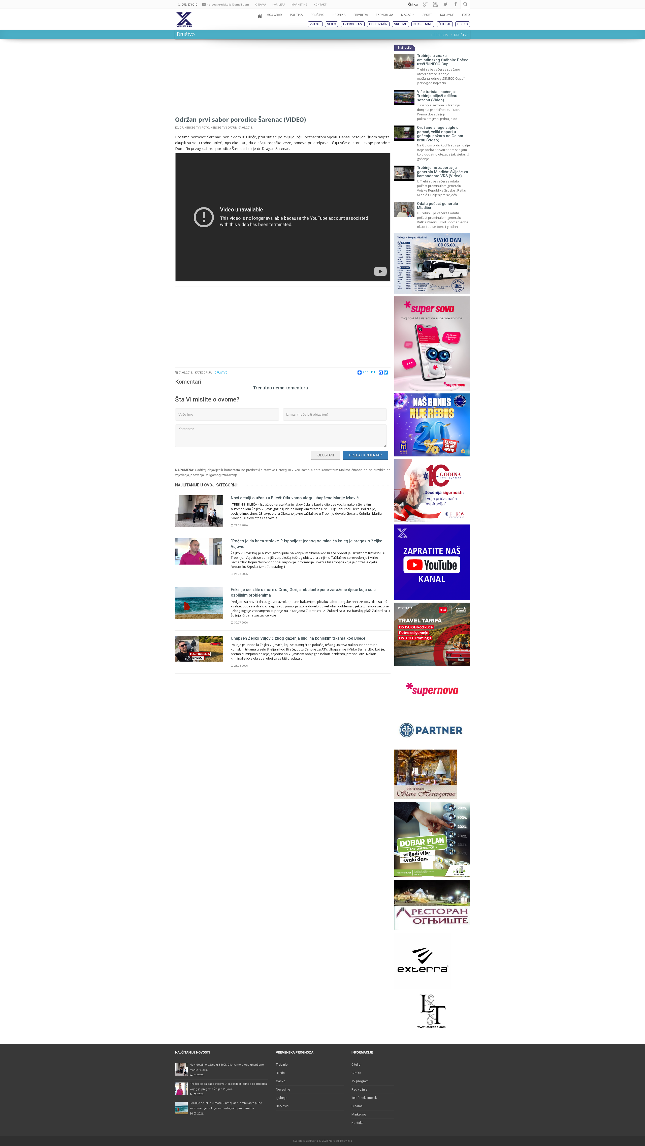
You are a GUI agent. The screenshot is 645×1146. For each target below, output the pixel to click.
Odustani (325, 455)
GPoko (462, 24)
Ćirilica (413, 4)
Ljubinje (281, 1098)
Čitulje (445, 24)
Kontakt (357, 1123)
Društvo (221, 372)
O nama (357, 1106)
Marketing (358, 1114)
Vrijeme (400, 24)
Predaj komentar (365, 455)
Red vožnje (359, 1089)
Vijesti (315, 24)
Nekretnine (422, 24)
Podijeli (369, 372)
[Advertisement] (283, 79)
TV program (353, 24)
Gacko (280, 1081)
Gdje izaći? (378, 24)
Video (331, 24)
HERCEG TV (439, 35)
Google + (425, 4)
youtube (435, 4)
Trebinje (281, 1064)
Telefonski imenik (364, 1098)
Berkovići (282, 1106)
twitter (445, 4)
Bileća (280, 1073)
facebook (455, 4)
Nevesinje (283, 1089)
